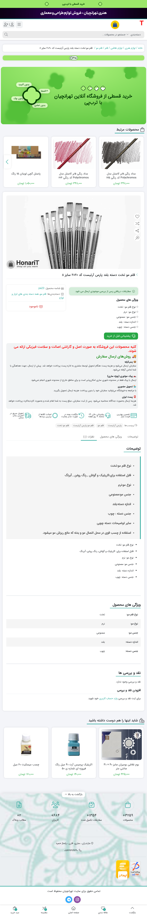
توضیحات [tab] (132, 437)
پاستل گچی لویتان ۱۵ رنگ (26, 174)
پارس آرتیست (115, 425)
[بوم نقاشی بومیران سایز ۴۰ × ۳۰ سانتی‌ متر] (121, 744)
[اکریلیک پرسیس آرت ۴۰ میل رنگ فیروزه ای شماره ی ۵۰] (73, 744)
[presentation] (7, 162)
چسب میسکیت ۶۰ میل (26, 765)
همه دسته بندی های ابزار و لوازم (38, 296)
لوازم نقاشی (116, 48)
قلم (106, 48)
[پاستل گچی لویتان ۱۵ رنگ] (25, 153)
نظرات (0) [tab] (88, 437)
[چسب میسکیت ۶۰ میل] (26, 744)
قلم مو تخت (63, 425)
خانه (140, 48)
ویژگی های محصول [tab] (111, 437)
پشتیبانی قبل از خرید (119, 336)
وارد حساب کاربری (108, 698)
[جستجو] (6, 34)
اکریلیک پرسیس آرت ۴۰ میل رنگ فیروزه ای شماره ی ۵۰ (73, 767)
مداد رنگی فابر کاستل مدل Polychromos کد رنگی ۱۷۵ (121, 176)
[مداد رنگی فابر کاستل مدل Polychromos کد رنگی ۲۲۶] (73, 153)
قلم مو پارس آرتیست (83, 425)
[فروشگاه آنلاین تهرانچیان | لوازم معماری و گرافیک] (127, 24)
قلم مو (99, 48)
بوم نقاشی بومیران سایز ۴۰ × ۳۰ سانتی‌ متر (121, 767)
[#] (73, 57)
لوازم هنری (130, 48)
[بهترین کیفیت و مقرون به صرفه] (73, 13)
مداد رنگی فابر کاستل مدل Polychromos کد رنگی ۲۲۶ (74, 176)
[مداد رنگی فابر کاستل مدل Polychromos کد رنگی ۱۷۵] (121, 153)
